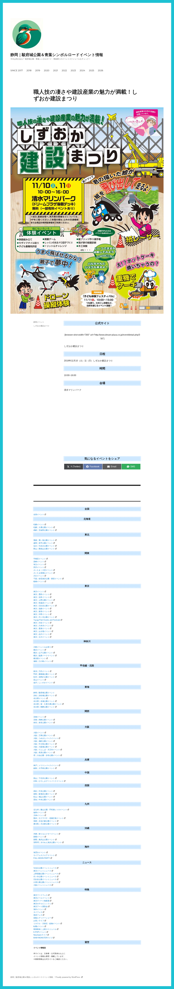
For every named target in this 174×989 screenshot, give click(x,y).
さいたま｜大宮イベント (43, 570)
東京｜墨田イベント (41, 594)
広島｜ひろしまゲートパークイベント (48, 781)
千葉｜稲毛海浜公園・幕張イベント (47, 579)
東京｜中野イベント (41, 614)
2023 (73, 70)
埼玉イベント (38, 564)
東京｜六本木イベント (42, 626)
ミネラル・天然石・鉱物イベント (46, 924)
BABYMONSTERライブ (42, 938)
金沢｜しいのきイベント (43, 683)
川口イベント (38, 576)
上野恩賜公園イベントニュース (45, 874)
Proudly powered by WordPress (68, 977)
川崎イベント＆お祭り (42, 647)
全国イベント (38, 514)
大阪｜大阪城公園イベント (44, 747)
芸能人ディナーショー (42, 918)
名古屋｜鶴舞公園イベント (44, 707)
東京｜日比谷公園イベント (44, 606)
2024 (82, 70)
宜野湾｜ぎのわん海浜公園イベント (47, 842)
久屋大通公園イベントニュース (45, 882)
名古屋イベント (39, 698)
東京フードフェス (40, 895)
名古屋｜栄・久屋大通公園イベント (47, 704)
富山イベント (38, 680)
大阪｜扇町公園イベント (43, 741)
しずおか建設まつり (41, 326)
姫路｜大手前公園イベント (44, 768)
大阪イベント (38, 733)
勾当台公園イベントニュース (44, 868)
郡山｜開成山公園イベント (44, 549)
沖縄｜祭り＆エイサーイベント (45, 834)
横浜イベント (38, 650)
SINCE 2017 (16, 70)
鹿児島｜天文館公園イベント (44, 824)
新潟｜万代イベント (41, 671)
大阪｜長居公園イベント (43, 752)
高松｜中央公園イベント (43, 791)
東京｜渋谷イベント (41, 623)
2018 (29, 70)
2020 (46, 70)
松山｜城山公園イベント (43, 797)
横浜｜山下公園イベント (43, 653)
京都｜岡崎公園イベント (43, 720)
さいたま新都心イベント (43, 573)
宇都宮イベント (39, 559)
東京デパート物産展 (41, 901)
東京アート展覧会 (40, 906)
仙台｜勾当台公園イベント (44, 546)
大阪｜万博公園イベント (43, 735)
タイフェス (37, 912)
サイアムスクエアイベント (44, 855)
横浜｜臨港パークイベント (44, 656)
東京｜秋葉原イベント (42, 603)
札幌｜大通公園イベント (43, 527)
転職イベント (38, 926)
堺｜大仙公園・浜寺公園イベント (46, 755)
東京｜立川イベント (41, 637)
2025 (91, 70)
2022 (64, 70)
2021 (55, 70)
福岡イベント (38, 812)
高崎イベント (38, 562)
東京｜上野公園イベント (43, 600)
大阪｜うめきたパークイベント (45, 738)
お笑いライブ (38, 921)
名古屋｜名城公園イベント (44, 701)
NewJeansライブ (40, 935)
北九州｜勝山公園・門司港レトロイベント (50, 810)
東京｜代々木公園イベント (44, 617)
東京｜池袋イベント (41, 609)
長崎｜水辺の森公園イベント (44, 821)
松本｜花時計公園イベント (44, 677)
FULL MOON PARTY (41, 858)
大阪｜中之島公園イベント (44, 744)
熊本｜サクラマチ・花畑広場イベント (48, 818)
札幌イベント (38, 524)
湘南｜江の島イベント (42, 661)
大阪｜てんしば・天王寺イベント (46, 750)
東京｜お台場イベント (42, 631)
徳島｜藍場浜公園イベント (44, 794)
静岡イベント (38, 322)
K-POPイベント (39, 932)
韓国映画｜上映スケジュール (44, 929)
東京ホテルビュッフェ (42, 904)
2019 (37, 70)
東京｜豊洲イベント (41, 628)
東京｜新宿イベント (41, 611)
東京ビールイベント (41, 898)
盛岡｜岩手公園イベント (43, 543)
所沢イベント (38, 567)
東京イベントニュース (42, 871)
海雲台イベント (39, 852)
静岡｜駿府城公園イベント (44, 693)
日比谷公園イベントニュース (44, 879)
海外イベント (38, 909)
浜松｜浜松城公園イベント (44, 695)
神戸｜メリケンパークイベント (45, 765)
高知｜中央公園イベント (43, 800)
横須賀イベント (39, 658)
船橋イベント (38, 581)
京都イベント (38, 717)
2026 (100, 70)
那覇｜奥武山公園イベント (44, 840)
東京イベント (38, 592)
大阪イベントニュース (42, 885)
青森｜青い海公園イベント (44, 540)
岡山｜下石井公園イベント (44, 778)
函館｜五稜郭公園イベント (44, 530)
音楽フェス (37, 915)
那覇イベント (38, 837)
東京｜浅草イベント (41, 597)
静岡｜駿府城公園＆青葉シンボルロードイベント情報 (56, 54)
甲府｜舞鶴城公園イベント (44, 674)
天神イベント (38, 815)
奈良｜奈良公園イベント (43, 723)
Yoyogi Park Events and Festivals (46, 620)
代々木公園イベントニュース (44, 877)
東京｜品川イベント (41, 634)
